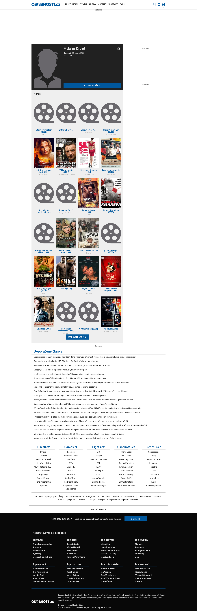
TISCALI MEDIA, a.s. (82, 607)
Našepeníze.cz (104, 499)
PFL (98, 463)
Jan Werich (106, 571)
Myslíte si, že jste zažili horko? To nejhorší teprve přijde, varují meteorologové (69, 374)
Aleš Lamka (72, 571)
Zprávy (48, 496)
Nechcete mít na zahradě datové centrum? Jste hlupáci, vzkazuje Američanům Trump (72, 365)
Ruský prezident (43, 470)
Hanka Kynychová (75, 568)
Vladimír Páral (108, 568)
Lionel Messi (73, 581)
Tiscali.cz (43, 447)
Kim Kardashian (126, 466)
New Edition (72, 550)
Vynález (43, 485)
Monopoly (153, 463)
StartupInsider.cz (131, 499)
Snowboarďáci (39, 550)
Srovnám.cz (117, 499)
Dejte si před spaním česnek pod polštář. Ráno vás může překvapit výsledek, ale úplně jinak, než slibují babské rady (85, 356)
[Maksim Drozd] (47, 67)
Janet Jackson (107, 556)
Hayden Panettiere (76, 556)
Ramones (139, 547)
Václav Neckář (73, 547)
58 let (70, 55)
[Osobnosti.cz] (45, 4)
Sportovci (113, 4)
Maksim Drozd (74, 48)
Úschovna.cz (146, 496)
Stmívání (37, 547)
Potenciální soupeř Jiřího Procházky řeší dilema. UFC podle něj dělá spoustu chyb (70, 378)
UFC (98, 451)
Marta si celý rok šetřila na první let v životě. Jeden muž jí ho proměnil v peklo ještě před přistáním (78, 438)
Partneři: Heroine (98, 509)
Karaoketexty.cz (132, 496)
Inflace (43, 451)
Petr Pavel (126, 455)
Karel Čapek (106, 581)
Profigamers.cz (92, 496)
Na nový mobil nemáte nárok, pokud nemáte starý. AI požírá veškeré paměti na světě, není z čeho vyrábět (81, 421)
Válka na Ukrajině (43, 459)
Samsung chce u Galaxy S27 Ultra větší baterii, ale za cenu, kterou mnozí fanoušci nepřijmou (75, 404)
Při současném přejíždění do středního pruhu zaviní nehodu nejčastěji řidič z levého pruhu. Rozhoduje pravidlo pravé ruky (87, 408)
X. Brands (71, 553)
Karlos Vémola (98, 478)
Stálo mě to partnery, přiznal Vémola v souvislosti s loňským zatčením (65, 386)
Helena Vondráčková (110, 550)
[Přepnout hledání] (155, 4)
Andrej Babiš (126, 451)
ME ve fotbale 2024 (43, 466)
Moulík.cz (62, 499)
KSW (98, 466)
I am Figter (98, 470)
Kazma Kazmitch (126, 463)
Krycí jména (153, 474)
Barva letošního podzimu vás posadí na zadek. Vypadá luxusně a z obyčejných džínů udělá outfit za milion (81, 382)
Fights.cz (98, 447)
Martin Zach (38, 575)
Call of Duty (71, 478)
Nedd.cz (157, 496)
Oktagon (98, 455)
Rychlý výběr (91, 85)
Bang (154, 455)
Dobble (153, 466)
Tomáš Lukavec (108, 575)
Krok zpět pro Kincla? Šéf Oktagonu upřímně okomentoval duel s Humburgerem (70, 395)
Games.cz (70, 447)
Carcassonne (153, 451)
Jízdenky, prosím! (153, 485)
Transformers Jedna (42, 544)
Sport (54, 496)
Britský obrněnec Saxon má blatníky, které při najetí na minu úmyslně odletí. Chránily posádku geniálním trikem (83, 399)
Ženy (61, 496)
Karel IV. (139, 581)
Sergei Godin (73, 544)
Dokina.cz (82, 499)
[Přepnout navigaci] (159, 4)
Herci (75, 4)
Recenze (71, 451)
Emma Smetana (126, 481)
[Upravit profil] (119, 48)
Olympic (138, 544)
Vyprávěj (37, 553)
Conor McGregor (98, 485)
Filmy (68, 4)
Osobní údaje (78, 605)
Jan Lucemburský (143, 578)
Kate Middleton (142, 568)
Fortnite (71, 474)
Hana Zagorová (126, 459)
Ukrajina (43, 455)
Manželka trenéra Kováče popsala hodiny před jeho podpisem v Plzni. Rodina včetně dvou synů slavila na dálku (83, 429)
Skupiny (92, 4)
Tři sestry (139, 553)
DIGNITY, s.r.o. (106, 607)
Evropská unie (43, 478)
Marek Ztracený (126, 474)
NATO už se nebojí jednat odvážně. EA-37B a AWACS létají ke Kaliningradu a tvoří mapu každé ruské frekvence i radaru (87, 412)
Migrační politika (43, 463)
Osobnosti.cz (126, 447)
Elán (137, 556)
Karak (153, 481)
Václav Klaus (141, 571)
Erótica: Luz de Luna (42, 556)
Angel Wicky (38, 578)
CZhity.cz (92, 499)
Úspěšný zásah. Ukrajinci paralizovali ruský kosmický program (60, 369)
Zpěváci (83, 4)
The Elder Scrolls (71, 481)
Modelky (102, 4)
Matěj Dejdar (73, 575)
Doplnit (135, 518)
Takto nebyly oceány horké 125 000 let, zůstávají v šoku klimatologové (66, 361)
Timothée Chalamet (126, 485)
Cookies (68, 605)
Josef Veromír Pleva (110, 578)
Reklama (61, 605)
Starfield (71, 459)
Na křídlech (154, 478)
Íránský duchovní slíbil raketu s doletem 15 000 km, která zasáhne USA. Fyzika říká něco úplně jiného (79, 434)
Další (123, 4)
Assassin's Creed (71, 455)
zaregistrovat (92, 518)
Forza (70, 470)
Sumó (98, 474)
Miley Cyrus (106, 544)
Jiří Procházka (98, 481)
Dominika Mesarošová (43, 581)
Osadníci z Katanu (154, 459)
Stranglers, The (142, 550)
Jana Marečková (40, 568)
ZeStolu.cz (105, 496)
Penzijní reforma (43, 481)
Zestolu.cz (154, 447)
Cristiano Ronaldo (75, 578)
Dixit (154, 470)
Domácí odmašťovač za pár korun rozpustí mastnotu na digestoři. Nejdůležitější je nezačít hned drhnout (81, 391)
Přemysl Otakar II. (143, 575)
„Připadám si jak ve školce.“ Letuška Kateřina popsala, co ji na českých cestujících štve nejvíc (75, 416)
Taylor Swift (126, 478)
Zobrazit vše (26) (77, 337)
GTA (71, 463)
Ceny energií (43, 474)
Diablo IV (71, 466)
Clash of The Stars (98, 459)
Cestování (69, 496)
